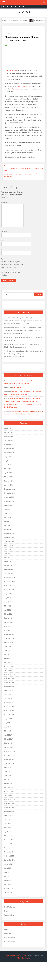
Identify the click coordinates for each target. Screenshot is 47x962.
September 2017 (9, 715)
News (7, 34)
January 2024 (8, 440)
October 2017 (9, 711)
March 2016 (8, 787)
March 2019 (8, 662)
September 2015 (9, 811)
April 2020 (8, 610)
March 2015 (8, 836)
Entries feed (8, 934)
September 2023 (9, 453)
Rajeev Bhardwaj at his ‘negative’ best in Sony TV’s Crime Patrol (23, 169)
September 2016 (9, 763)
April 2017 (8, 735)
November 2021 (9, 533)
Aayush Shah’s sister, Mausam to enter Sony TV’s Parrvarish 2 (20, 175)
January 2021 (8, 574)
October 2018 (9, 682)
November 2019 (9, 630)
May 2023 (7, 469)
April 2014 (8, 880)
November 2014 (9, 852)
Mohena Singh (15, 89)
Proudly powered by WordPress (15, 955)
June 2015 (7, 824)
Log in (6, 930)
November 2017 (9, 707)
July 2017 (7, 723)
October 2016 (9, 759)
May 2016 (7, 779)
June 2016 (7, 775)
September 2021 (9, 541)
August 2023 (8, 457)
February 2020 (9, 618)
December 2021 (9, 529)
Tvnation (23, 11)
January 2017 (8, 747)
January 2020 (8, 622)
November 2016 (9, 755)
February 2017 (9, 743)
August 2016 (8, 767)
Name (4, 232)
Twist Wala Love (11, 70)
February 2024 (9, 436)
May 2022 (7, 517)
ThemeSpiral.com (23, 958)
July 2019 (7, 646)
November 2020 (9, 582)
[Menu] (3, 2)
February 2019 (9, 666)
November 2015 (9, 803)
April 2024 (8, 428)
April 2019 (8, 658)
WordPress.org (9, 942)
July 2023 (7, 461)
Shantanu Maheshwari (24, 86)
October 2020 (9, 586)
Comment (5, 202)
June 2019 (7, 650)
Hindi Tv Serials (9, 907)
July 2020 (7, 598)
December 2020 (9, 578)
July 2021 (7, 549)
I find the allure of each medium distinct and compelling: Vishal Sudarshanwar (23, 338)
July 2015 (7, 820)
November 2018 (9, 678)
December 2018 (9, 674)
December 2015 (9, 799)
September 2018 (9, 686)
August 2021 (8, 545)
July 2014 (7, 868)
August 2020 (8, 594)
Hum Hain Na (17, 388)
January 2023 (8, 485)
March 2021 (8, 565)
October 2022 (9, 497)
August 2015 (8, 816)
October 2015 (9, 807)
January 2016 (8, 795)
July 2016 (7, 771)
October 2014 (9, 856)
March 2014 (8, 884)
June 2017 (7, 727)
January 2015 (8, 844)
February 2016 (9, 791)
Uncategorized (9, 915)
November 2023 (9, 449)
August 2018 (8, 691)
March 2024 (8, 432)
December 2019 (9, 626)
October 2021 (9, 537)
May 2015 (7, 828)
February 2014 (9, 888)
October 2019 (9, 634)
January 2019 (8, 670)
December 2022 (9, 489)
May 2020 (7, 606)
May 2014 (7, 876)
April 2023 (8, 473)
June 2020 (7, 602)
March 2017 (8, 739)
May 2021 (7, 557)
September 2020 (9, 590)
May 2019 (7, 654)
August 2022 (8, 505)
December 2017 (9, 703)
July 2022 (7, 509)
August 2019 (8, 642)
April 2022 (8, 521)
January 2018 (8, 699)
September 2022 (9, 501)
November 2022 (9, 493)
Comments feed (9, 938)
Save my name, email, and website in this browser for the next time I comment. (12, 264)
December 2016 (9, 751)
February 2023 (9, 481)
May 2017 (7, 731)
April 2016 (8, 783)
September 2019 (9, 638)
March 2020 (8, 614)
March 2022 (8, 525)
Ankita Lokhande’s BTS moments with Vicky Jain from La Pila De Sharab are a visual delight (23, 345)
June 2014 (7, 872)
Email (3, 241)
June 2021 (7, 553)
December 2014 (9, 848)
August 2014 (8, 864)
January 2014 (8, 892)
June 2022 (7, 513)
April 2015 (8, 832)
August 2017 (8, 719)
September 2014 (9, 860)
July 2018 (7, 695)
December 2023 (9, 445)
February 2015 (9, 840)
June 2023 (7, 465)
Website (4, 250)
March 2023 (8, 477)
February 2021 (9, 570)
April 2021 (8, 561)
